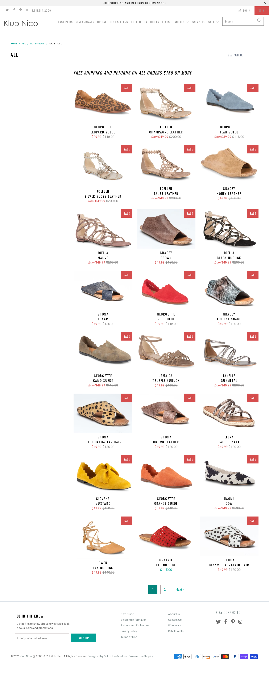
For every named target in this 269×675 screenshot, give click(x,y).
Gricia (103, 290)
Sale (211, 22)
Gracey (229, 164)
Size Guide (127, 614)
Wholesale (174, 625)
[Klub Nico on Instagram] (27, 10)
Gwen (103, 538)
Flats (166, 22)
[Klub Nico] (23, 24)
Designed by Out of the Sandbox (107, 656)
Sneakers (198, 22)
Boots (154, 22)
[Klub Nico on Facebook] (13, 10)
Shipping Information (133, 619)
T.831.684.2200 (41, 10)
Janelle (229, 351)
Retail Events (175, 631)
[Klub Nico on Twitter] (7, 10)
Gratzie (166, 536)
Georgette (103, 103)
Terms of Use (129, 637)
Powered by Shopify (141, 656)
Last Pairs (65, 22)
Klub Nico (26, 656)
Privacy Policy (129, 631)
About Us (174, 614)
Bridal (102, 22)
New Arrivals (85, 22)
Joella (103, 229)
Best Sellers (118, 22)
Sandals (179, 22)
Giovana (103, 474)
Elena (229, 413)
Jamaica (166, 351)
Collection (139, 22)
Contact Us (175, 619)
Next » (180, 589)
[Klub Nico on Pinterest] (20, 10)
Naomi (229, 474)
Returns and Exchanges (135, 625)
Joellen (166, 103)
